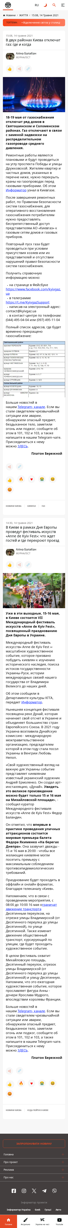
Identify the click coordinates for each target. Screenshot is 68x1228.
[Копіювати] (28, 68)
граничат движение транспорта (31, 906)
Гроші (48, 1209)
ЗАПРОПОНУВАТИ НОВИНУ (34, 1143)
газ (43, 506)
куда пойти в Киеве (37, 1110)
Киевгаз (31, 506)
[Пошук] (54, 5)
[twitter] (34, 1191)
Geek (37, 1209)
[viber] (54, 1191)
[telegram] (44, 1191)
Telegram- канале (31, 407)
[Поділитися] (19, 68)
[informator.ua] (8, 5)
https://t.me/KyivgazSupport (28, 302)
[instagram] (24, 1191)
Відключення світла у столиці (41, 22)
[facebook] (14, 1191)
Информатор (16, 190)
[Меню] (63, 5)
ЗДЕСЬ (23, 446)
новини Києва (13, 506)
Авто (58, 1209)
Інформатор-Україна (18, 1209)
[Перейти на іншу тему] (45, 5)
